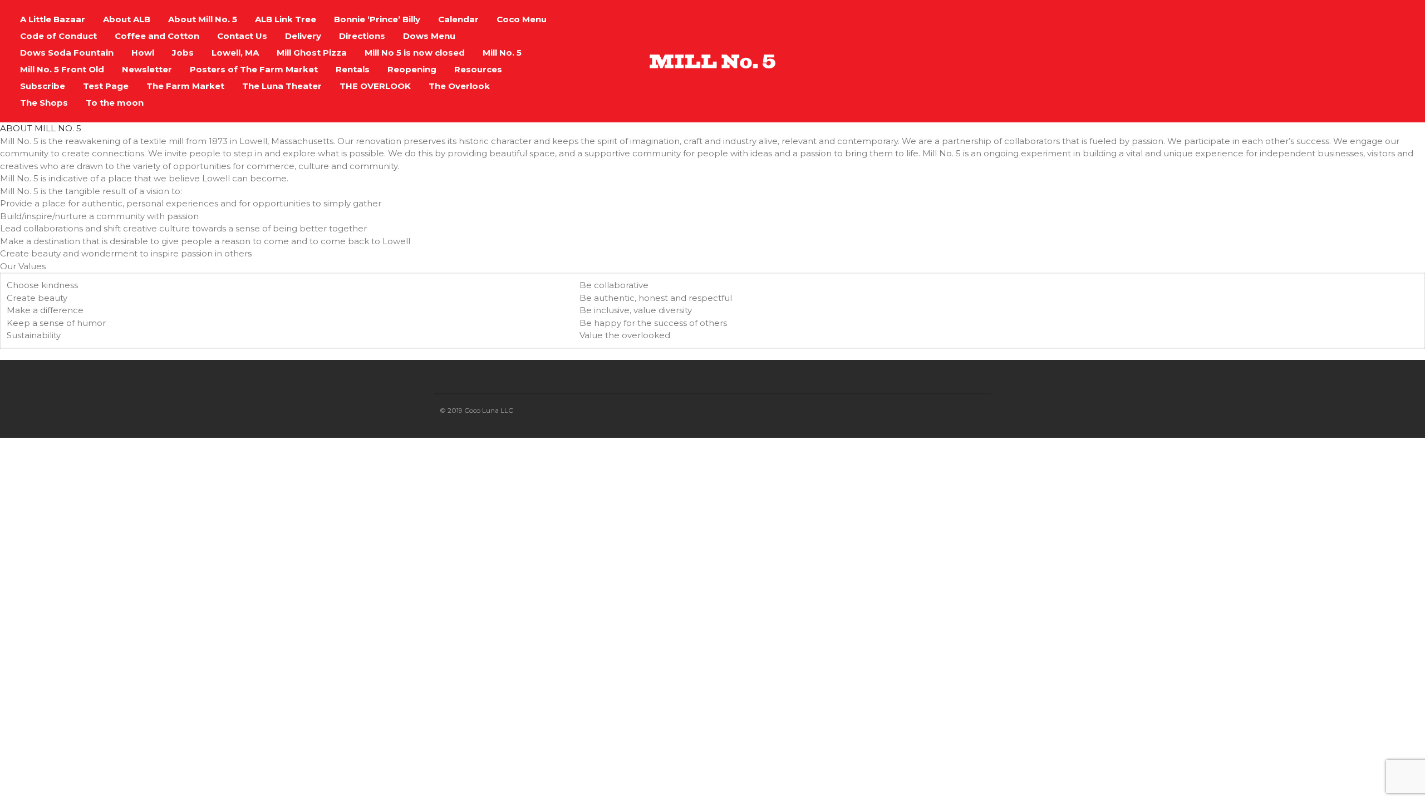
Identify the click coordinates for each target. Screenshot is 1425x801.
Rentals (353, 69)
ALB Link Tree (285, 19)
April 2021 (1322, 718)
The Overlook (459, 86)
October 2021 (1330, 636)
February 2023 (1331, 473)
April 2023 (1323, 440)
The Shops (44, 102)
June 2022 (1324, 538)
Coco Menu (522, 19)
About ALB (126, 19)
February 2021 (1331, 735)
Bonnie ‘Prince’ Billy (377, 19)
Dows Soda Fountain (67, 52)
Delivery (303, 36)
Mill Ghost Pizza (312, 52)
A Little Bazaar (52, 19)
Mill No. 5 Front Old (62, 69)
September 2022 (1336, 506)
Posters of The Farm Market (254, 69)
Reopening (411, 69)
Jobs (183, 52)
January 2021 (1329, 751)
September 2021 (1336, 653)
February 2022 (1331, 587)
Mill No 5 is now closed (415, 52)
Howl (142, 52)
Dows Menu (429, 36)
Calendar (458, 19)
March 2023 (1327, 456)
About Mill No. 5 (202, 19)
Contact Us (242, 36)
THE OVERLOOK (375, 86)
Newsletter (147, 69)
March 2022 (1327, 571)
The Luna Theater (282, 86)
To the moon (115, 102)
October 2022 (1330, 489)
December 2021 (1334, 604)
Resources (478, 69)
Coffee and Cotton (157, 36)
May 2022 (1323, 555)
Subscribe (42, 86)
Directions (362, 36)
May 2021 (1322, 702)
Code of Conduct (58, 36)
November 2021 (1334, 620)
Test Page (106, 86)
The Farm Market (185, 86)
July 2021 (1322, 669)
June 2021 (1324, 685)
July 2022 (1322, 522)
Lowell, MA (235, 52)
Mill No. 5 (502, 52)
